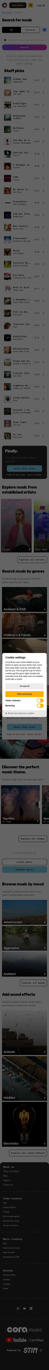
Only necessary (24, 694)
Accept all (24, 686)
